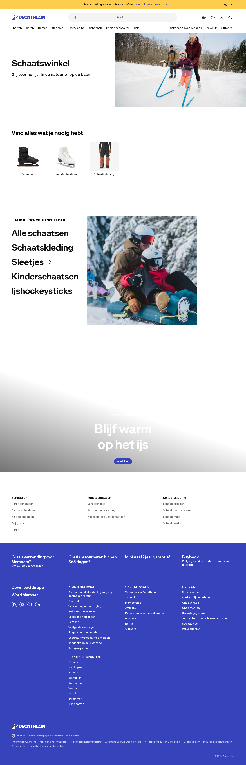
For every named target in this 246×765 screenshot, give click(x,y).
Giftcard (226, 27)
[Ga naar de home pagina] (28, 17)
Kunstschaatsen (66, 174)
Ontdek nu (123, 461)
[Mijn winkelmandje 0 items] (230, 17)
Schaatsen (28, 174)
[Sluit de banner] (231, 4)
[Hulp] (213, 17)
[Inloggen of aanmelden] (221, 17)
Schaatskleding (104, 174)
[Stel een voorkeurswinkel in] (204, 17)
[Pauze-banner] (226, 4)
